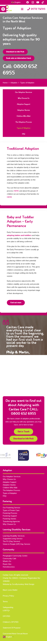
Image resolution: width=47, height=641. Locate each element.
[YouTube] (37, 2)
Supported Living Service (12, 539)
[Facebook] (27, 2)
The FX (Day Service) (11, 541)
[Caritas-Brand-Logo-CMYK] (7, 9)
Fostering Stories (9, 519)
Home (5, 83)
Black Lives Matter (10, 590)
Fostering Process (10, 513)
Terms (5, 601)
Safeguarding (8, 607)
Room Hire (7, 564)
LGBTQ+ (6, 610)
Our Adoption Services (23, 92)
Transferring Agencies (11, 521)
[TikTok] (42, 2)
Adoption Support (23, 104)
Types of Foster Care (11, 510)
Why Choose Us (23, 98)
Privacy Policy (8, 596)
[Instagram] (32, 2)
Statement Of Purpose (11, 628)
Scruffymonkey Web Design (23, 584)
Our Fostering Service (11, 508)
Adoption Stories (23, 110)
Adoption (13, 83)
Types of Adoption (23, 128)
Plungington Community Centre (15, 556)
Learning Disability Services (14, 536)
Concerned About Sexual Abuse (15, 634)
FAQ (23, 134)
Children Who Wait (23, 116)
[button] (3, 9)
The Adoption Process (23, 122)
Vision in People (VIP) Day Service (16, 544)
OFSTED (6, 616)
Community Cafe (9, 558)
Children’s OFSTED (10, 622)
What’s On (7, 561)
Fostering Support (10, 516)
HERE (16, 191)
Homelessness (9, 567)
